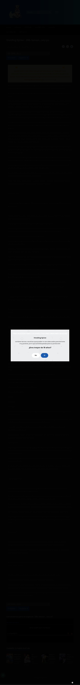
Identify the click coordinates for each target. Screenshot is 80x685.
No (36, 355)
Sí (44, 355)
